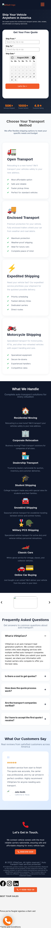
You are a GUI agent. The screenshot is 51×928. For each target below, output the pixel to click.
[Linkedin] (16, 883)
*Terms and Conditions (10, 927)
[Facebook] (3, 883)
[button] (1, 602)
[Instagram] (9, 883)
